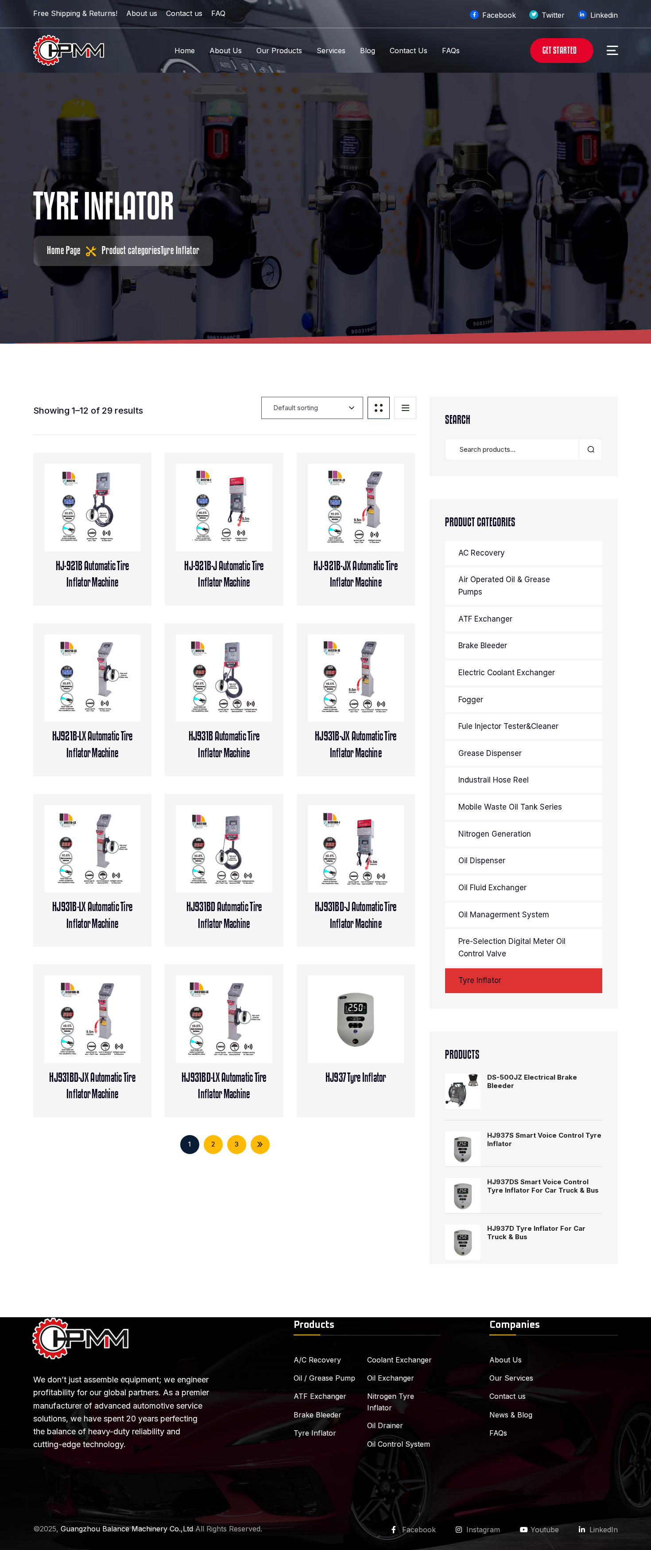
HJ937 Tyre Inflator (356, 1078)
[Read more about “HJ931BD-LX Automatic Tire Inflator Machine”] (241, 1029)
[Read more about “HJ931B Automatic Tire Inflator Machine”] (241, 688)
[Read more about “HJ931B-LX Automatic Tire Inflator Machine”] (109, 859)
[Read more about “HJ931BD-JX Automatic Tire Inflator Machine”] (109, 1029)
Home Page (64, 250)
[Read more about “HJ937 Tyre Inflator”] (372, 1029)
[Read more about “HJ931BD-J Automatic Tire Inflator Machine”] (372, 859)
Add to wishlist (93, 518)
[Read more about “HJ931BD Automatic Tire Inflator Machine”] (241, 859)
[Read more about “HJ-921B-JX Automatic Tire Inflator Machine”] (372, 518)
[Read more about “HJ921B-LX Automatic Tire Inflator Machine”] (109, 688)
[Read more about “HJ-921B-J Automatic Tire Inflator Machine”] (241, 518)
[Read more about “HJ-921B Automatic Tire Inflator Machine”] (109, 518)
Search (590, 449)
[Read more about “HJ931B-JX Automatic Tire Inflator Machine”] (372, 688)
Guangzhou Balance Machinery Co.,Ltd (127, 1528)
